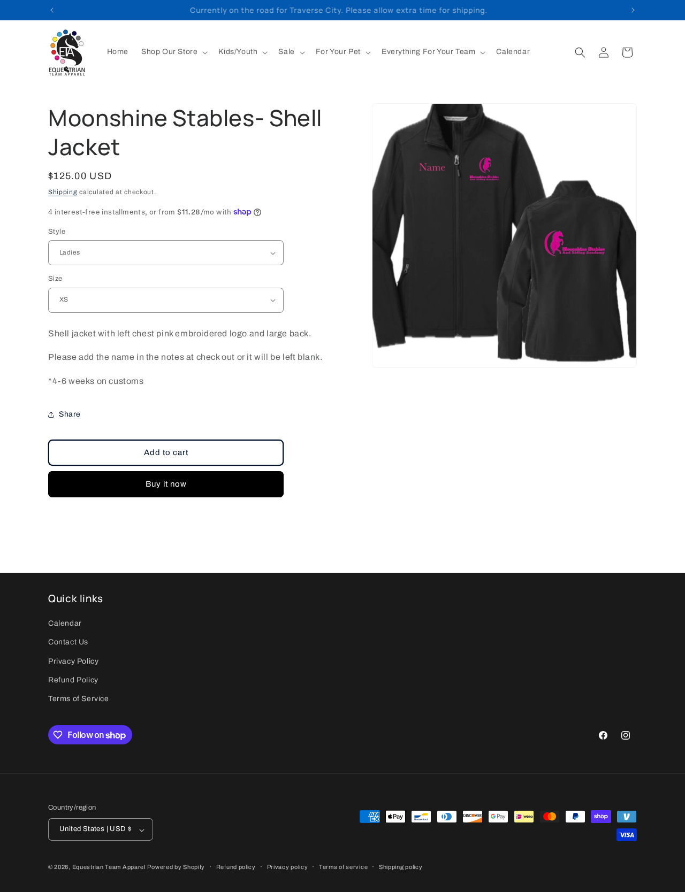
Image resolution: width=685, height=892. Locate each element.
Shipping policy (401, 867)
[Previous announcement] (52, 10)
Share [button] (70, 414)
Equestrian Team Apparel (109, 867)
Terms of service (343, 867)
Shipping (63, 192)
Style (56, 231)
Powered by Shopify (176, 867)
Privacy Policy (73, 661)
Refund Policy (73, 680)
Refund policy (236, 867)
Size (55, 278)
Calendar (65, 623)
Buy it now (166, 484)
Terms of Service (78, 699)
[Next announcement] (633, 10)
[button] (173, 52)
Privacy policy (287, 867)
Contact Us (68, 642)
